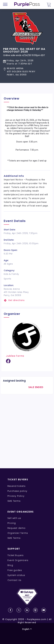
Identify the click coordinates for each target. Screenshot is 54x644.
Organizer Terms (18, 533)
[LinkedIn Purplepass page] (27, 610)
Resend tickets (17, 486)
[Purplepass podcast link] (35, 610)
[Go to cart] (48, 4)
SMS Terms (14, 500)
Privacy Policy (16, 495)
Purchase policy (17, 491)
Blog (10, 565)
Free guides (15, 570)
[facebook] (8, 362)
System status (16, 575)
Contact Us (14, 580)
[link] (27, 300)
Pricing (12, 523)
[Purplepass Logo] (27, 4)
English (25, 629)
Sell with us (14, 518)
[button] (27, 71)
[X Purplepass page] (18, 610)
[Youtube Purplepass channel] (43, 610)
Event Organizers (18, 560)
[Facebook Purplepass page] (10, 610)
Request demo (17, 528)
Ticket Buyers (16, 555)
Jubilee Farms (15, 356)
